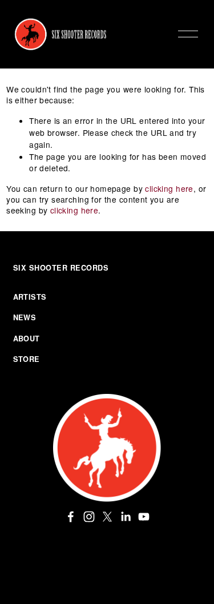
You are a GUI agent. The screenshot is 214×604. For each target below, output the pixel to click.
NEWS (25, 317)
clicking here (169, 188)
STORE (26, 359)
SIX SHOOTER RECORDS (61, 268)
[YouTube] (144, 516)
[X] (107, 516)
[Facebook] (70, 516)
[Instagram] (89, 516)
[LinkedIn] (125, 516)
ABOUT (26, 338)
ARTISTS (30, 297)
